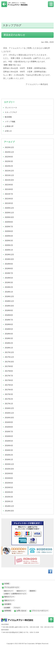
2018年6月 (9, 324)
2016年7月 (9, 432)
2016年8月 (9, 427)
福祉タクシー (8, 591)
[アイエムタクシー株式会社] (14, 6)
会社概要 (7, 607)
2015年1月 (9, 501)
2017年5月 (9, 385)
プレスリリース (11, 108)
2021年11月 (9, 175)
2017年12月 (9, 352)
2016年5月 (9, 441)
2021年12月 (9, 171)
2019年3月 (9, 283)
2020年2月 (9, 245)
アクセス (17, 607)
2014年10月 (9, 511)
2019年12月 (9, 255)
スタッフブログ (11, 112)
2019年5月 (9, 278)
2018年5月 (9, 329)
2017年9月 (9, 366)
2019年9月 (9, 264)
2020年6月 (9, 231)
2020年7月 (9, 227)
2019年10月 (9, 259)
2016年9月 (9, 422)
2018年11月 (9, 301)
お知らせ (8, 131)
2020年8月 (9, 222)
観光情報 (8, 117)
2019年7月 (9, 273)
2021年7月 (9, 194)
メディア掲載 (10, 122)
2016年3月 (9, 450)
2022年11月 (9, 152)
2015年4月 (9, 492)
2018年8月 (9, 315)
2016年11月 (9, 413)
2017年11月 (9, 357)
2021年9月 (9, 185)
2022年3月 (9, 161)
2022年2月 (9, 166)
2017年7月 (9, 376)
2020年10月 (9, 217)
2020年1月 (9, 250)
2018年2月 (9, 343)
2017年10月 (9, 362)
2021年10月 (9, 180)
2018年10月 (9, 306)
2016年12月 (9, 408)
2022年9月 (9, 157)
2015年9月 (9, 474)
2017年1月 (9, 404)
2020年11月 (9, 213)
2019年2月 (9, 287)
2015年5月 (9, 487)
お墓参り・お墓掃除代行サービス (15, 593)
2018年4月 (9, 334)
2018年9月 (9, 310)
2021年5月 (9, 203)
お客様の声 (9, 126)
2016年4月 (9, 446)
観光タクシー (21, 591)
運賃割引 (33, 591)
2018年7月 (9, 320)
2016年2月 (9, 455)
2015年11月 (9, 464)
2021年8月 (9, 189)
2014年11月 (9, 506)
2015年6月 (9, 483)
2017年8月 (9, 371)
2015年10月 (9, 469)
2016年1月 (9, 460)
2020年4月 (9, 236)
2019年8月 (9, 269)
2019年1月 (9, 292)
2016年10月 (9, 418)
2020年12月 (9, 208)
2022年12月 (9, 147)
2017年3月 (9, 394)
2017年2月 (9, 399)
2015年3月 (9, 497)
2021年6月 (9, 199)
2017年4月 (9, 390)
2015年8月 (9, 478)
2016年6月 (9, 436)
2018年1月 (9, 348)
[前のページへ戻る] (4, 6)
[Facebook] (50, 573)
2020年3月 (9, 241)
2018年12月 (9, 296)
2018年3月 (9, 338)
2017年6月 (9, 380)
